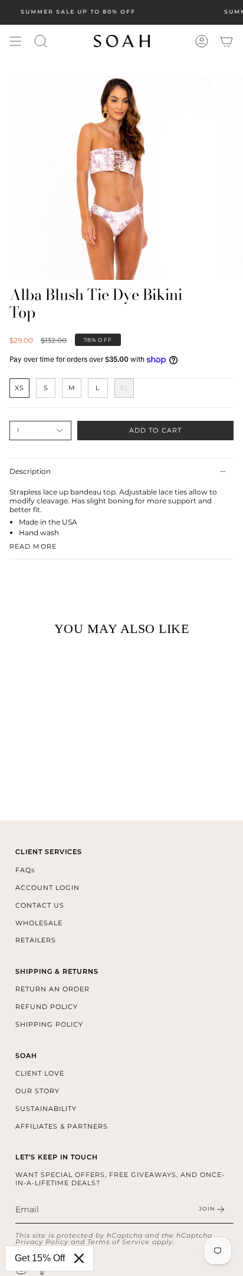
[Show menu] (15, 41)
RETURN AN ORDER (52, 989)
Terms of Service (118, 1242)
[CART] (226, 41)
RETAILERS (35, 940)
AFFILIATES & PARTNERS (61, 1126)
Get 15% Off (40, 1258)
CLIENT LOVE (39, 1073)
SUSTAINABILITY (46, 1108)
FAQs (25, 870)
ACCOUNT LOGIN (47, 887)
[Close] (79, 1258)
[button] (40, 41)
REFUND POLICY (46, 1007)
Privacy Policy (41, 1242)
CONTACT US (39, 905)
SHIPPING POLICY (49, 1024)
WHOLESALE (39, 923)
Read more (33, 546)
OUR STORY (37, 1091)
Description (30, 471)
